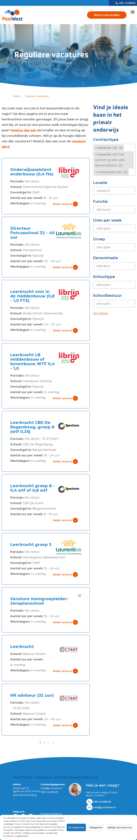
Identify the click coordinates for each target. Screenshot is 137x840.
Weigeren (95, 827)
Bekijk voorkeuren (120, 827)
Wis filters (100, 313)
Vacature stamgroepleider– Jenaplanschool (39, 601)
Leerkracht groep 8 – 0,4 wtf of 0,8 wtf (32, 488)
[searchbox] (130, 172)
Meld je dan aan (23, 130)
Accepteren (76, 827)
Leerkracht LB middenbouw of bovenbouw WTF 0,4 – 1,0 (32, 361)
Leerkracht (22, 646)
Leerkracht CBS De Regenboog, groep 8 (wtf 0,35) (32, 427)
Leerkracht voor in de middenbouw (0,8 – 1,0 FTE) (32, 296)
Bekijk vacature (64, 204)
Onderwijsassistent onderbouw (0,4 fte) (31, 171)
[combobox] (114, 160)
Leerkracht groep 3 (30, 544)
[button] (132, 12)
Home (16, 96)
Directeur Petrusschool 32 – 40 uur (32, 233)
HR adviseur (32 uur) (32, 695)
